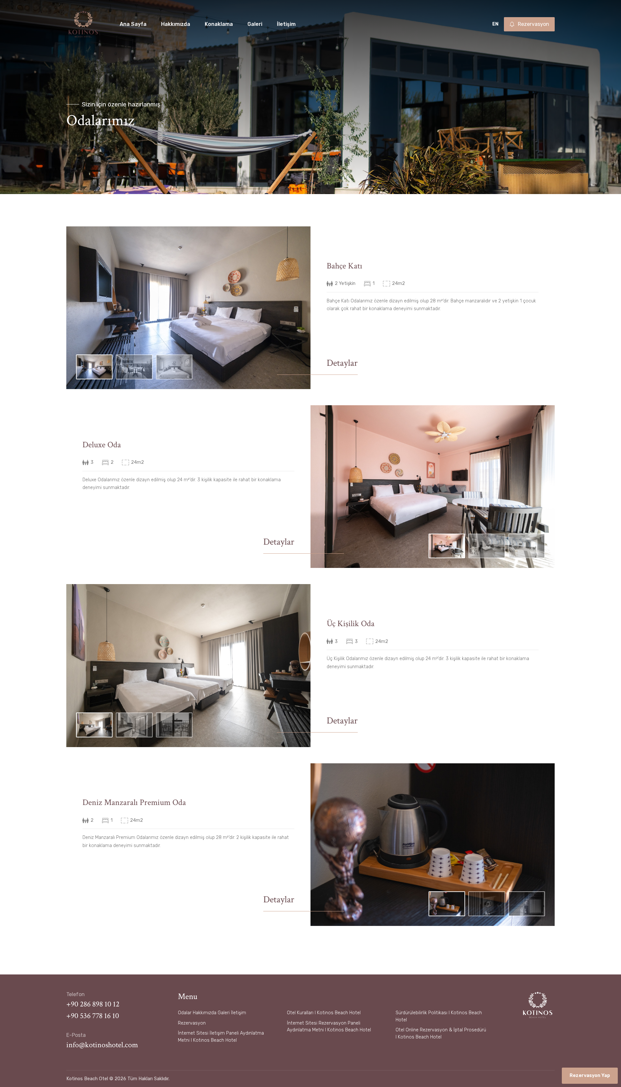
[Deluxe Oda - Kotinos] (432, 486)
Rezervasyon (192, 1023)
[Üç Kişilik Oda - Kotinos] (188, 665)
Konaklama (219, 24)
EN (495, 24)
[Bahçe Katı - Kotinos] (188, 307)
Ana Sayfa (133, 24)
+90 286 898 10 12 (92, 1004)
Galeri (254, 24)
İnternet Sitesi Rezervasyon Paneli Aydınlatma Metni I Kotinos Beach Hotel (329, 1026)
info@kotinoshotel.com (102, 1045)
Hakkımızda (175, 24)
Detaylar (342, 363)
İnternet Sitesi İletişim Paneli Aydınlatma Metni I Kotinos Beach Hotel (221, 1036)
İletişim (286, 24)
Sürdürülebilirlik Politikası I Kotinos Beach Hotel (439, 1016)
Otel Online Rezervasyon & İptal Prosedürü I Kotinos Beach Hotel (441, 1033)
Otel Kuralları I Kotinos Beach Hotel (324, 1013)
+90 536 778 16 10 (92, 1016)
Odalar (184, 1013)
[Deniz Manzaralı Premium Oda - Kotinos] (432, 844)
